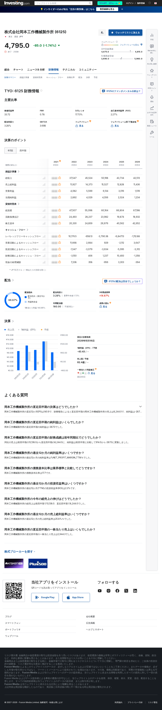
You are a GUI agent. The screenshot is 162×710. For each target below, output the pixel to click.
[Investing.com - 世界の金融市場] (16, 3)
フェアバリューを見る (129, 45)
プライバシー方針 (135, 702)
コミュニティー (88, 69)
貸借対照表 (37, 77)
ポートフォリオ (13, 629)
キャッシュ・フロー (54, 77)
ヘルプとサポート (95, 629)
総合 (6, 69)
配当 (80, 77)
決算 (88, 77)
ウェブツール (11, 635)
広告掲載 (90, 623)
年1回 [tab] (10, 150)
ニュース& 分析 (36, 69)
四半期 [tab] (23, 150)
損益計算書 (24, 77)
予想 (95, 77)
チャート (18, 69)
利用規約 (118, 702)
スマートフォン (13, 623)
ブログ (8, 616)
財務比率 (71, 77)
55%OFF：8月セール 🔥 (109, 3)
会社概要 (90, 616)
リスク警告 (152, 702)
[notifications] (150, 2)
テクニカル (68, 69)
